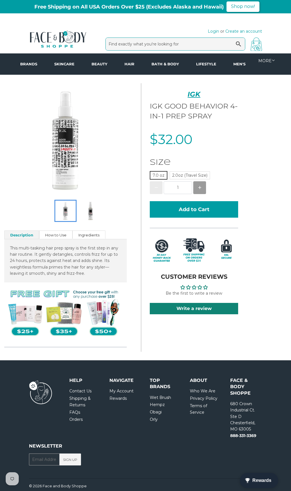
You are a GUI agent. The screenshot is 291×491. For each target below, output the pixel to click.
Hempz (157, 404)
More (265, 60)
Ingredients (88, 235)
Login (213, 31)
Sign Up (70, 459)
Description (21, 235)
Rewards (118, 398)
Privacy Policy (203, 398)
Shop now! (243, 6)
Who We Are (202, 391)
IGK (194, 94)
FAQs (74, 412)
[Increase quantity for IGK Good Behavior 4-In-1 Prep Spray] (199, 187)
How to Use (55, 235)
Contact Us (80, 391)
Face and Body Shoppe (65, 486)
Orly (154, 419)
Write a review (194, 308)
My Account (121, 391)
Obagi (156, 412)
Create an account (243, 31)
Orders (76, 419)
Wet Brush (160, 397)
